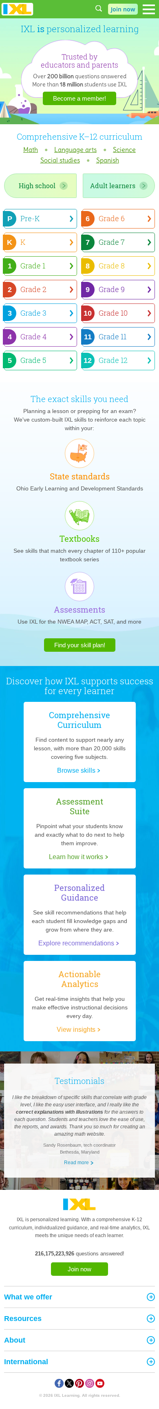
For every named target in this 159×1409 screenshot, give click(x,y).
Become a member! (79, 98)
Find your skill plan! (79, 645)
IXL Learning (67, 1395)
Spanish (107, 160)
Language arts (75, 149)
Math (30, 149)
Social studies (60, 160)
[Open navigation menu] (149, 9)
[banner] (17, 9)
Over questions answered (79, 76)
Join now (79, 1269)
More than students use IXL (79, 84)
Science (124, 149)
